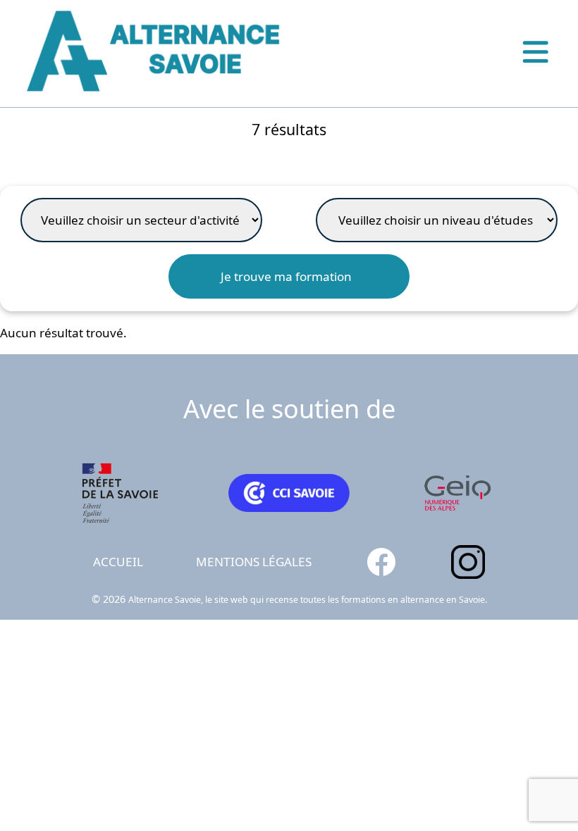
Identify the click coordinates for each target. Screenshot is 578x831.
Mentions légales (254, 562)
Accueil (118, 562)
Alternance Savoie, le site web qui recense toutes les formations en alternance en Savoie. (307, 600)
